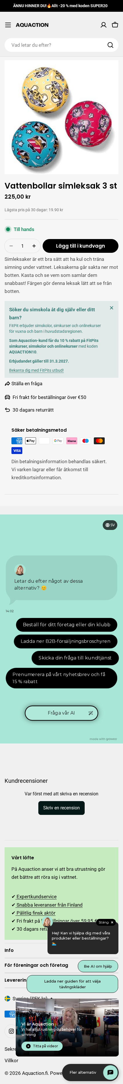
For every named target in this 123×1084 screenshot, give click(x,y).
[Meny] (8, 24)
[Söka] (110, 45)
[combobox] (61, 45)
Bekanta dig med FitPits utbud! (36, 370)
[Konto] (103, 24)
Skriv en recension (61, 808)
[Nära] (111, 307)
